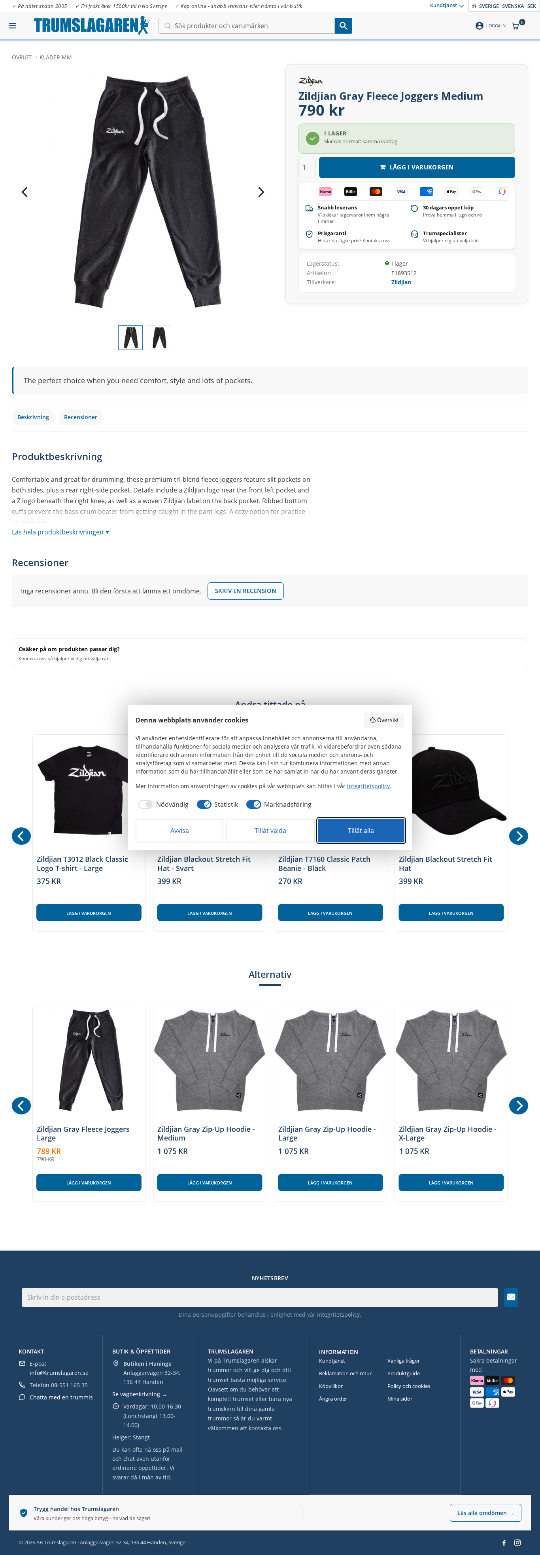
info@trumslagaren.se (59, 1372)
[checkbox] (162, 804)
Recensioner (80, 417)
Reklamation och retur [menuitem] (345, 1373)
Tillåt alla (361, 830)
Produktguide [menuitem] (403, 1373)
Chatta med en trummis (61, 1397)
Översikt (388, 720)
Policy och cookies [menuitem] (408, 1386)
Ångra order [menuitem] (333, 1398)
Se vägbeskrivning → (139, 1394)
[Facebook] (504, 1543)
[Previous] (25, 192)
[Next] (260, 192)
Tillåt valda (270, 830)
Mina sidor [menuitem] (399, 1398)
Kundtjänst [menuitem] (443, 5)
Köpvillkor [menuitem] (331, 1386)
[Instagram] (517, 1543)
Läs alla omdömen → (485, 1513)
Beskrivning (33, 417)
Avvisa (179, 830)
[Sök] (343, 26)
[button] (12, 22)
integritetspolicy (338, 1314)
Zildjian (401, 282)
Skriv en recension (245, 591)
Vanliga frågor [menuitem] (403, 1360)
